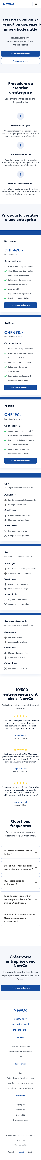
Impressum (20, 1109)
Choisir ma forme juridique (20, 1088)
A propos (20, 1104)
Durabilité (20, 1115)
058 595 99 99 (20, 1019)
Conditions (20, 1140)
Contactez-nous (20, 1120)
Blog (20, 1073)
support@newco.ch (20, 1024)
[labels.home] (8, 4)
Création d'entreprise (20, 1046)
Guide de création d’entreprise (20, 1078)
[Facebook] (24, 1030)
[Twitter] (19, 1030)
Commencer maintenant (20, 54)
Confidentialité (20, 1145)
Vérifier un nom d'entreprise (20, 1083)
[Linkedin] (14, 1030)
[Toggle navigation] (35, 4)
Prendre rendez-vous (20, 61)
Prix (20, 1056)
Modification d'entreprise (20, 1051)
